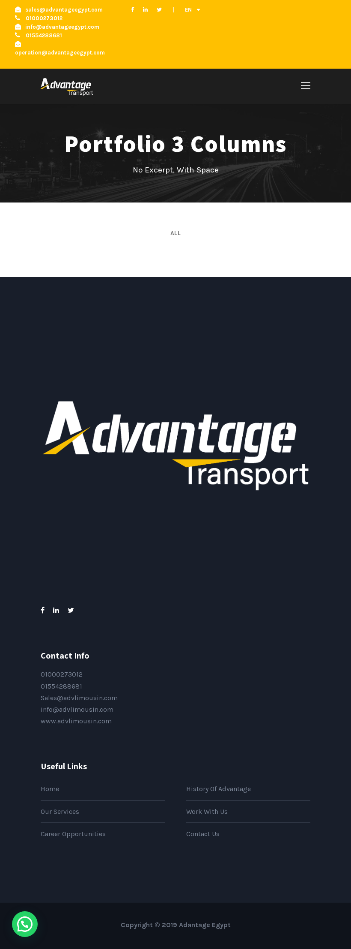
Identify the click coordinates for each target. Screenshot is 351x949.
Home (50, 789)
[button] (25, 924)
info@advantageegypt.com (62, 27)
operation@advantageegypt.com (60, 52)
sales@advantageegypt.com (64, 9)
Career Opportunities (73, 834)
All (175, 233)
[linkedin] (145, 9)
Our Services (60, 811)
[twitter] (159, 9)
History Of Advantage (218, 789)
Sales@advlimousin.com (79, 698)
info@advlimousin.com (77, 709)
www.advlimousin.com (76, 721)
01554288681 (61, 686)
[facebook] (132, 9)
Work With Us (207, 811)
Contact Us (203, 834)
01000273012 (62, 674)
